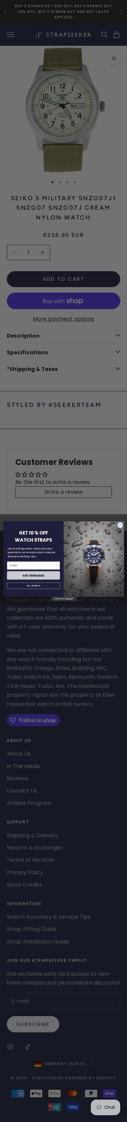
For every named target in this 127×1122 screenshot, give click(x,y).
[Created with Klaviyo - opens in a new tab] (63, 599)
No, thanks (33, 586)
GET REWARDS (33, 575)
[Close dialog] (120, 525)
